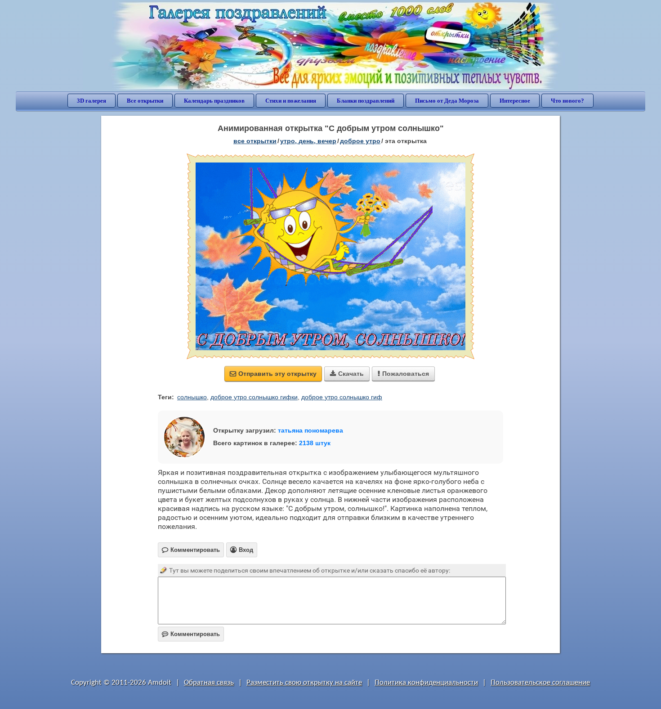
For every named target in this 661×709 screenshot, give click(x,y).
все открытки (255, 141)
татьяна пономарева (310, 430)
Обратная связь (209, 682)
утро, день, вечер (308, 141)
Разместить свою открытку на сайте (304, 682)
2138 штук (314, 443)
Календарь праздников (214, 100)
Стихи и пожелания (290, 100)
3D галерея (91, 100)
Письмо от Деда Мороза (447, 100)
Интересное (515, 100)
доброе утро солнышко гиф (341, 397)
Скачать (347, 373)
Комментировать (191, 634)
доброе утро (360, 141)
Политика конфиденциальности (426, 682)
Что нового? (567, 100)
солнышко (192, 397)
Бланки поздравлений (365, 100)
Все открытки (145, 100)
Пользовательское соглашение (540, 682)
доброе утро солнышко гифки (254, 397)
